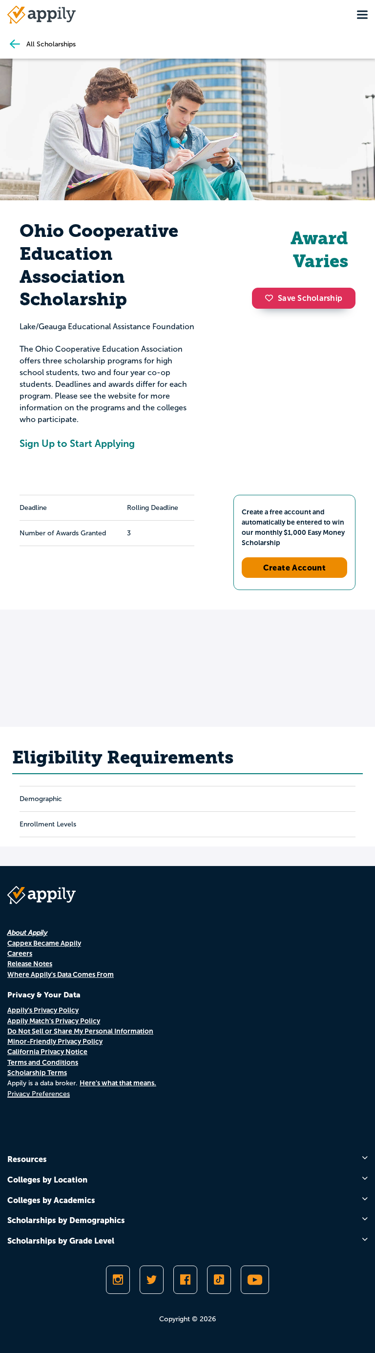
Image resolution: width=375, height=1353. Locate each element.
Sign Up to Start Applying (77, 443)
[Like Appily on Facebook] (185, 1280)
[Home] (41, 14)
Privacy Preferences (38, 1094)
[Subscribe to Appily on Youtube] (255, 1280)
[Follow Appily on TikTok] (219, 1280)
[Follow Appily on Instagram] (118, 1280)
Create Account (294, 567)
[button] (271, 298)
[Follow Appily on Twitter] (152, 1280)
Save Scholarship (310, 298)
